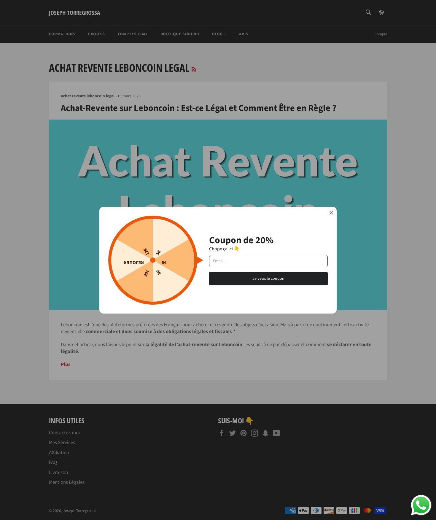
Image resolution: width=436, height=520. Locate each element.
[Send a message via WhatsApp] (421, 505)
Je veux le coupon (268, 279)
